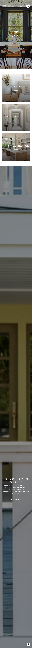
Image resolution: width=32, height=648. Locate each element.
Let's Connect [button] (16, 500)
